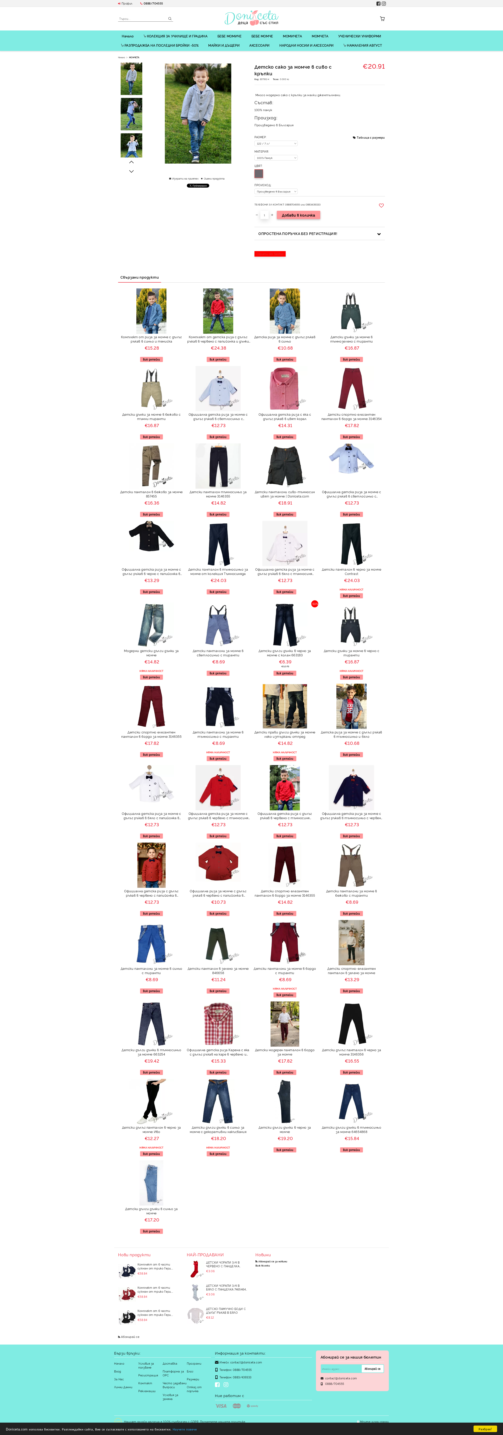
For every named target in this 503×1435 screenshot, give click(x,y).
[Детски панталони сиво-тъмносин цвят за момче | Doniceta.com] (284, 466)
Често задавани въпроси (175, 1385)
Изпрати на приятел (185, 178)
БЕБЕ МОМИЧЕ (230, 36)
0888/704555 (153, 3)
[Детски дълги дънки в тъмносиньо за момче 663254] (151, 1024)
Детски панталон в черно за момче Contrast (351, 571)
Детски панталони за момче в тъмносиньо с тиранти (218, 734)
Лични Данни (123, 1387)
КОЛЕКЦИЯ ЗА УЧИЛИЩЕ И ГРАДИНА (177, 36)
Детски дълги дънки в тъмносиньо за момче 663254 (151, 1052)
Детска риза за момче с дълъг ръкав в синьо (285, 339)
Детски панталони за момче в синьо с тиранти (151, 970)
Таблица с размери (371, 137)
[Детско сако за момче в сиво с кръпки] (131, 79)
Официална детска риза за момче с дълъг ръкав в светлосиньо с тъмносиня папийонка (218, 417)
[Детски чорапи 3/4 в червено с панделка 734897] (196, 1269)
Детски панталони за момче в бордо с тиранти (285, 970)
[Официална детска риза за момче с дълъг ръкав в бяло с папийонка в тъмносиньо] (151, 783)
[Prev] (131, 162)
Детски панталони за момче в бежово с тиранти (351, 893)
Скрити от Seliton (270, 254)
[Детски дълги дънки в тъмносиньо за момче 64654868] (351, 1101)
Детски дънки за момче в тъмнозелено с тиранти (351, 339)
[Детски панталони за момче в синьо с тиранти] (151, 942)
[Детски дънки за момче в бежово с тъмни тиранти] (151, 388)
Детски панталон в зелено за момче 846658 (218, 970)
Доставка (170, 1363)
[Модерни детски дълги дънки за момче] (151, 624)
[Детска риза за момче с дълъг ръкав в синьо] (285, 311)
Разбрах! (485, 1428)
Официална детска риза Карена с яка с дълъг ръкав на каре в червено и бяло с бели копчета (218, 1053)
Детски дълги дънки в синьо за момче (151, 1211)
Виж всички (262, 1265)
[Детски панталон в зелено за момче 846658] (218, 942)
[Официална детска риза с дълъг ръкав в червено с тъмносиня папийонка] (285, 787)
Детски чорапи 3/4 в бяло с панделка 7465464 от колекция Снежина (226, 1287)
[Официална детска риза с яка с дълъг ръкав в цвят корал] (284, 388)
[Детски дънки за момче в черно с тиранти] (351, 625)
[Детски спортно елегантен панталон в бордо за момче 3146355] (151, 706)
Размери (193, 1379)
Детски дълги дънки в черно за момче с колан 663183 (285, 652)
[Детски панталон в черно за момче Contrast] (351, 543)
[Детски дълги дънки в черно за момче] (285, 1101)
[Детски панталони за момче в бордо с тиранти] (284, 942)
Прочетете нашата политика (222, 1421)
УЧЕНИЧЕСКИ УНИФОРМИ (359, 36)
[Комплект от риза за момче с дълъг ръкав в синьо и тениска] (151, 311)
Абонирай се (130, 1336)
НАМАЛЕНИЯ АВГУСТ (364, 45)
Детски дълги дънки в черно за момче (285, 1129)
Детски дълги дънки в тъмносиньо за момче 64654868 (351, 1129)
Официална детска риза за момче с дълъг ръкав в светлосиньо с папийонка (351, 495)
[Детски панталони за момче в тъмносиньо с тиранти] (218, 706)
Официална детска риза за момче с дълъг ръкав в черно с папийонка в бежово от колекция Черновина (151, 572)
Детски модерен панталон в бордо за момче (285, 1052)
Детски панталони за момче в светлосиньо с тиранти (218, 652)
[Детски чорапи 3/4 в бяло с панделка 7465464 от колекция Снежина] (196, 1292)
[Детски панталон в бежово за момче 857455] (151, 466)
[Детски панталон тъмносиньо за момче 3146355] (218, 466)
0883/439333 (242, 1377)
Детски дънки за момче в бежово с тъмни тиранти (151, 416)
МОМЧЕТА (320, 36)
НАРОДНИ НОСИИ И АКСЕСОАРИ (306, 45)
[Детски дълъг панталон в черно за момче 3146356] (351, 1024)
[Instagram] (227, 1385)
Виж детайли (151, 359)
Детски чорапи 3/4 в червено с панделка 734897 (223, 1264)
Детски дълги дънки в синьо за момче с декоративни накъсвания (218, 1129)
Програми (194, 1363)
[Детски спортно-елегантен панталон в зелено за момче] (351, 942)
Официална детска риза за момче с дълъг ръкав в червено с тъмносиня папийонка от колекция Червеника (218, 816)
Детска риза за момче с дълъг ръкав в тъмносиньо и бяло (351, 734)
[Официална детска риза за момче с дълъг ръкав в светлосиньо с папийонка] (351, 458)
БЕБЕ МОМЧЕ (262, 36)
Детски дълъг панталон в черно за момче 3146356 (351, 1052)
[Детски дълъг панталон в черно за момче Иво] (151, 1101)
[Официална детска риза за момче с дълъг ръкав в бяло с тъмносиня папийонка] (284, 543)
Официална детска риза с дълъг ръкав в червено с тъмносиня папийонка (285, 816)
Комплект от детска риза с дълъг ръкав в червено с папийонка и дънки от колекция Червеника (218, 340)
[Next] (131, 171)
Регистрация (148, 1375)
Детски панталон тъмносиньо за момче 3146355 (218, 494)
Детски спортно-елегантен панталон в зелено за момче (351, 970)
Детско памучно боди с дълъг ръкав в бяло (226, 1310)
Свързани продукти (139, 277)
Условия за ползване (146, 1365)
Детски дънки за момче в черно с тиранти (351, 652)
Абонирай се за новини (272, 1261)
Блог (190, 1371)
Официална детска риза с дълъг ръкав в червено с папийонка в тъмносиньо (151, 894)
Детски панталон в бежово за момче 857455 (151, 494)
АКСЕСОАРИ (259, 45)
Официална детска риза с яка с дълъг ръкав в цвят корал (285, 416)
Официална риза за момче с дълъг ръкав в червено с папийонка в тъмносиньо (218, 894)
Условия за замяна (170, 1397)
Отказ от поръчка (194, 1389)
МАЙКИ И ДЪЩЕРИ (224, 45)
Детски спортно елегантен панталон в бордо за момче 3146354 (351, 416)
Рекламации (147, 1391)
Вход (117, 1371)
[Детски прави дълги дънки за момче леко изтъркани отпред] (284, 706)
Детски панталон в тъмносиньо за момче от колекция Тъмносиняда (218, 571)
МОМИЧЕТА (292, 36)
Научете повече (185, 1429)
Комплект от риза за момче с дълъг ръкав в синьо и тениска (151, 339)
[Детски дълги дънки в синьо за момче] (151, 1183)
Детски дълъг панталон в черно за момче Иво (151, 1129)
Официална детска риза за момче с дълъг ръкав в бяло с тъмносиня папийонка (284, 572)
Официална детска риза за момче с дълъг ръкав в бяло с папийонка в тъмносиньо (151, 816)
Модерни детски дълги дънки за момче (151, 652)
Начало (128, 36)
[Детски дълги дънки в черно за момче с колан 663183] (284, 625)
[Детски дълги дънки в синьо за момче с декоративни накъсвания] (218, 1101)
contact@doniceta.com (246, 1362)
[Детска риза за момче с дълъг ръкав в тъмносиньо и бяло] (351, 706)
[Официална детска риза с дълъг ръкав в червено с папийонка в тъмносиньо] (151, 865)
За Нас (119, 1379)
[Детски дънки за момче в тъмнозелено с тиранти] (351, 311)
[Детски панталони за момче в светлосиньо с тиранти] (218, 625)
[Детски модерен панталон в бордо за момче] (285, 1024)
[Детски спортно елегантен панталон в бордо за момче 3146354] (351, 388)
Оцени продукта (214, 178)
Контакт (145, 1383)
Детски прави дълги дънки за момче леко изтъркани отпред (284, 734)
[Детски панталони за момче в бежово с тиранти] (351, 865)
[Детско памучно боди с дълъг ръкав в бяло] (196, 1315)
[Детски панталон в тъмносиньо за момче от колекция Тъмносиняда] (218, 543)
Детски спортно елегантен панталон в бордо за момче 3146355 (151, 734)
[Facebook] (218, 1385)
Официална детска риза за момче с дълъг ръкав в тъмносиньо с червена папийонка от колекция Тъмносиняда (351, 816)
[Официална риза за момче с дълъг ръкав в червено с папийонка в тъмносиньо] (218, 862)
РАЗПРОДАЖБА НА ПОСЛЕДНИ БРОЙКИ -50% (161, 45)
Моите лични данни (374, 1421)
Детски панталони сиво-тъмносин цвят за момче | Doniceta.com (285, 494)
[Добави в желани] (382, 205)
